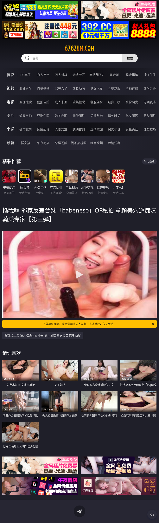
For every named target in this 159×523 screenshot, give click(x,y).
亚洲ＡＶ (25, 88)
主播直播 (132, 88)
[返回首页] (152, 514)
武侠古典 (79, 129)
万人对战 (61, 75)
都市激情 (25, 129)
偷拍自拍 (43, 102)
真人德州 (43, 75)
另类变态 (149, 102)
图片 (10, 115)
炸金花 (114, 75)
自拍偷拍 (43, 88)
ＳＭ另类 (149, 88)
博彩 (10, 74)
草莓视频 (61, 143)
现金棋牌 (132, 75)
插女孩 (25, 143)
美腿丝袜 (96, 116)
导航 (10, 142)
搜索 (130, 58)
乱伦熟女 (132, 102)
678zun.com (79, 48)
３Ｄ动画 (79, 88)
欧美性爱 (79, 102)
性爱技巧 (149, 129)
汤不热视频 (78, 143)
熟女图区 (132, 116)
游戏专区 (79, 75)
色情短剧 (114, 143)
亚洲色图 (43, 116)
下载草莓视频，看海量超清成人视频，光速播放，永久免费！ (79, 324)
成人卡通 (61, 102)
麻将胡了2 (96, 75)
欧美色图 (61, 116)
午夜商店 (43, 143)
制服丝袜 (96, 102)
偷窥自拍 (25, 116)
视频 (10, 88)
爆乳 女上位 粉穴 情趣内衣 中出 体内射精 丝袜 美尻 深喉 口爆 (43, 335)
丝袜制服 (114, 88)
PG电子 (25, 75)
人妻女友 (61, 129)
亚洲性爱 (25, 102)
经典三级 (114, 102)
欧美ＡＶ (61, 88)
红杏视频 (96, 143)
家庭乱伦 (43, 129)
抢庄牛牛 (149, 75)
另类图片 (149, 116)
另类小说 (114, 129)
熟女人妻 (96, 88)
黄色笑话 (132, 129)
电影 (10, 102)
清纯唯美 (114, 116)
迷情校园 (96, 129)
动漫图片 (79, 116)
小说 (10, 129)
